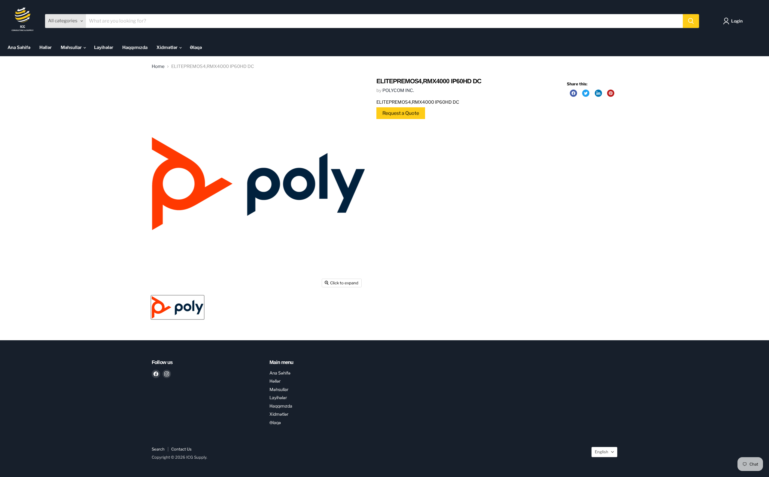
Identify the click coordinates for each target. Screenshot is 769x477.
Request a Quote (400, 113)
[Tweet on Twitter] (585, 93)
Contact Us (181, 449)
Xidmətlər (167, 47)
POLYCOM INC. (398, 90)
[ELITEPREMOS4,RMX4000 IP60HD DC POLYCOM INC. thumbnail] (177, 307)
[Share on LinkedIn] (598, 93)
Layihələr (103, 47)
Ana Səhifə (19, 47)
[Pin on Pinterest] (610, 93)
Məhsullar (72, 47)
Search (158, 449)
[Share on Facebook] (573, 93)
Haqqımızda (134, 47)
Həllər (45, 47)
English (601, 451)
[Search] (691, 21)
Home (158, 66)
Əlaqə (196, 47)
